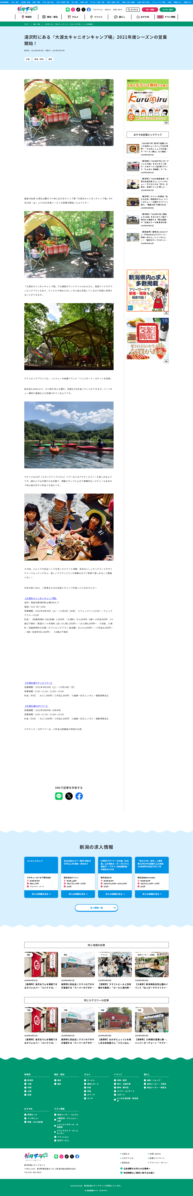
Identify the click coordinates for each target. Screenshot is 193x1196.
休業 (161, 2)
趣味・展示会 (123, 1087)
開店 (50, 59)
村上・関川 (7, 2)
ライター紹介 (167, 9)
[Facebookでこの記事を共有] (79, 798)
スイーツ (91, 1094)
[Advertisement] (69, 173)
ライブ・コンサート (125, 1091)
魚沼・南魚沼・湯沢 (105, 2)
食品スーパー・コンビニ (68, 1114)
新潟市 (30, 1080)
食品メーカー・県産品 (156, 1087)
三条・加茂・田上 (40, 2)
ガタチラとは (98, 9)
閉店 (59, 1084)
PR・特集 (150, 9)
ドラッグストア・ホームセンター (67, 1131)
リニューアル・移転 (151, 2)
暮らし (122, 16)
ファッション (63, 1137)
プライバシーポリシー (159, 1162)
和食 (89, 1087)
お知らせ (108, 9)
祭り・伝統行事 (124, 1084)
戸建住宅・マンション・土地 (67, 1119)
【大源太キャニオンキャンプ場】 (40, 598)
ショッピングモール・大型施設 (67, 1125)
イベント (98, 16)
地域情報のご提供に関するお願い (139, 1173)
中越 (28, 59)
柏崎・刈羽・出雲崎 (120, 2)
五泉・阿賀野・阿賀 (55, 2)
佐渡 (29, 1094)
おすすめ (145, 16)
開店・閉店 (52, 16)
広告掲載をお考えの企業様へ (137, 1168)
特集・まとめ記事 (35, 1122)
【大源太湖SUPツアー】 (36, 706)
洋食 (89, 1091)
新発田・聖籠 (18, 2)
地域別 (28, 16)
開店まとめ (169, 2)
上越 (29, 1091)
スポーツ (121, 1094)
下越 (29, 1084)
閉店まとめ (179, 2)
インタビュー (33, 1118)
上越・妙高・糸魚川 (136, 2)
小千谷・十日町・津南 (89, 2)
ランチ (90, 1098)
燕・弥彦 (66, 2)
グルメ (75, 16)
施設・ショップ (154, 1080)
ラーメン (91, 1080)
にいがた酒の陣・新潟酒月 (127, 1099)
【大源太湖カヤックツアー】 (38, 682)
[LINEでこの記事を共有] (59, 798)
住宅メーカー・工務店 (156, 1084)
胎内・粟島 (28, 2)
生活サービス (63, 1140)
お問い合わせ (117, 9)
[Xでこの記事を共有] (69, 798)
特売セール (32, 1114)
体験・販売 (122, 1080)
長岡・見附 (76, 2)
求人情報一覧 (96, 907)
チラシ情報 (170, 16)
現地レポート (93, 1084)
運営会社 (126, 1162)
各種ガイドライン (157, 1158)
